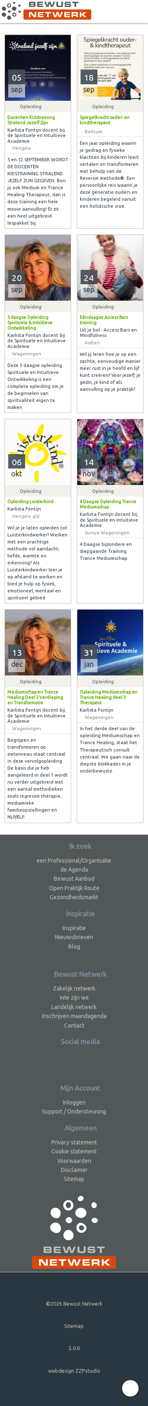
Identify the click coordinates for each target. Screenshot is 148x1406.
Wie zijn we (74, 997)
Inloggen (74, 1102)
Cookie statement (74, 1151)
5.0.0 (74, 1348)
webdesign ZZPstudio (74, 1371)
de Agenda (74, 869)
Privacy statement (74, 1142)
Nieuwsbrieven (74, 937)
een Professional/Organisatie (74, 860)
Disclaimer (74, 1170)
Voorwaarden (74, 1161)
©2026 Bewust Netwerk (74, 1303)
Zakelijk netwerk (74, 988)
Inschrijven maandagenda (74, 1016)
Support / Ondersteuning (74, 1111)
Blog (74, 946)
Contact (74, 1025)
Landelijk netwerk (74, 1007)
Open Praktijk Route (74, 888)
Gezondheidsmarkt (74, 897)
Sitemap (74, 1179)
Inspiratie (74, 928)
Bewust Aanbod (74, 878)
